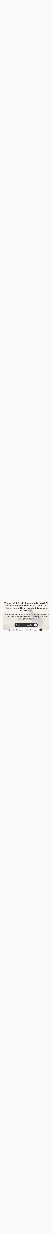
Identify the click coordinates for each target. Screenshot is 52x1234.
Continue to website (24, 625)
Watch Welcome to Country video (24, 630)
